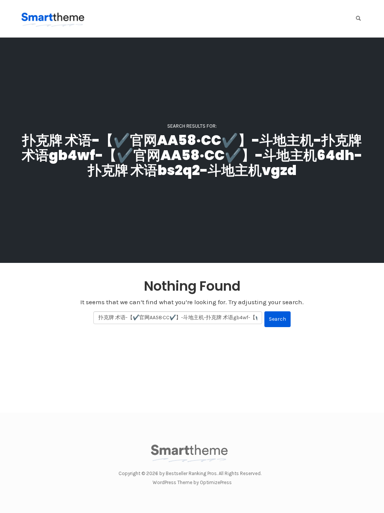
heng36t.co (192, 478)
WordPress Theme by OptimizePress (192, 482)
